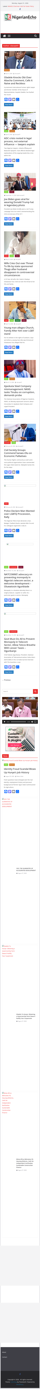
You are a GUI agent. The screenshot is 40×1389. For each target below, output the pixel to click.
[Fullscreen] (35, 722)
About (4, 1352)
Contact (4, 1357)
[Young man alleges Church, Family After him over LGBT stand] (20, 310)
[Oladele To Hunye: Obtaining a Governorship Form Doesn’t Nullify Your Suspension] (8, 1018)
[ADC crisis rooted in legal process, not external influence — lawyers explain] (20, 121)
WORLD (11, 192)
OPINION (18, 320)
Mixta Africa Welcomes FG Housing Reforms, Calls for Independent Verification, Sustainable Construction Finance (25, 1163)
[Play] (5, 722)
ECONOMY (7, 442)
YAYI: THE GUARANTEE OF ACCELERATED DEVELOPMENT (26, 869)
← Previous (6, 680)
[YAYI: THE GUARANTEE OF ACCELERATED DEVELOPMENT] (8, 871)
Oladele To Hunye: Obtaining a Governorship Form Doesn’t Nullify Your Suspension (25, 1016)
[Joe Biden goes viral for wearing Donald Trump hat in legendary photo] (20, 182)
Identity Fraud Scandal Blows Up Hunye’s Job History (20, 770)
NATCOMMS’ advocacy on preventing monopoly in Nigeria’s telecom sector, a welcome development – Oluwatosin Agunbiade (18, 580)
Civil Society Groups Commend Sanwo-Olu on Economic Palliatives (18, 453)
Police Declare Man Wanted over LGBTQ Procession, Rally (19, 513)
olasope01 (17, 73)
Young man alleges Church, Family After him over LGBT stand (19, 330)
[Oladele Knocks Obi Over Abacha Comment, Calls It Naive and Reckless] (20, 60)
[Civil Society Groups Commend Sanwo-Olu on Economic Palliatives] (20, 432)
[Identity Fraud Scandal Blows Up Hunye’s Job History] (20, 760)
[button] (20, 710)
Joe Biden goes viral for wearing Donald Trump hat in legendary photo (19, 202)
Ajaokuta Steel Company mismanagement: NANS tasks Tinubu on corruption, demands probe (19, 390)
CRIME (6, 256)
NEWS (6, 131)
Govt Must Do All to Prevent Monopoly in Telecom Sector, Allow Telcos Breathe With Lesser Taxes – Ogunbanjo (19, 645)
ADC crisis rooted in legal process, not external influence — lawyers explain (19, 141)
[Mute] (32, 722)
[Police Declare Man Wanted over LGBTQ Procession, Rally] (20, 493)
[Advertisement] (20, 1266)
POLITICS (7, 70)
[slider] (18, 721)
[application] (20, 710)
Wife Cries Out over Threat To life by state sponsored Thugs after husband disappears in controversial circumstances (19, 269)
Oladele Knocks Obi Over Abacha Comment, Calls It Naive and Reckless (18, 80)
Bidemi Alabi (20, 776)
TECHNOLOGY (13, 567)
